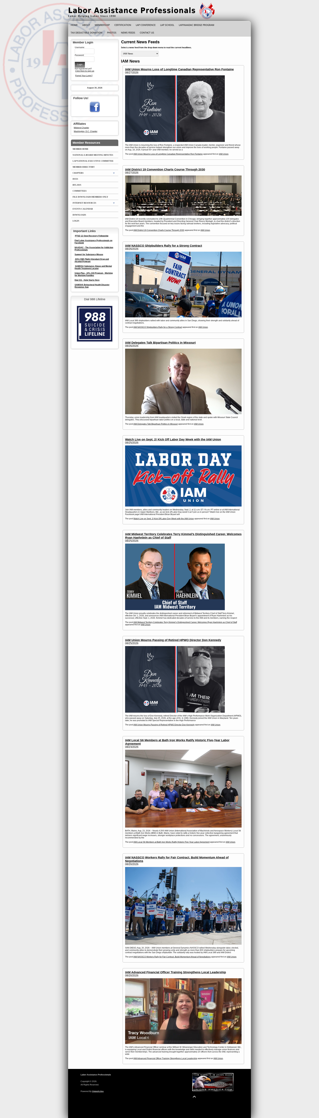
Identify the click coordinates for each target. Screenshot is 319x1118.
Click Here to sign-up (84, 71)
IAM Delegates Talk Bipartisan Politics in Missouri (160, 342)
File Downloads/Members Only (90, 197)
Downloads (79, 215)
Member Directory (84, 167)
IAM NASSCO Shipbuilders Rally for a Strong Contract (163, 245)
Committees (80, 191)
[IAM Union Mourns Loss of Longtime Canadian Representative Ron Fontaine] (183, 108)
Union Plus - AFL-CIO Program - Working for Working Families (94, 274)
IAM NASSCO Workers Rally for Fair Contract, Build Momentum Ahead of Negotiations (172, 957)
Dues (75, 179)
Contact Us (147, 32)
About (86, 24)
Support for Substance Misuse (89, 254)
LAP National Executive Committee (93, 161)
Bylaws (77, 185)
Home (74, 24)
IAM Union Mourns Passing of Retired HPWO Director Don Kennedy (173, 640)
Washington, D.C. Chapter (85, 131)
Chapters (78, 173)
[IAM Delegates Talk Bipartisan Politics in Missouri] (183, 381)
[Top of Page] (194, 1096)
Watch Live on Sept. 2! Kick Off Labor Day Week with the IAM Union (173, 439)
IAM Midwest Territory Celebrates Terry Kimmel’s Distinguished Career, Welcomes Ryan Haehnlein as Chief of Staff (185, 622)
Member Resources (86, 142)
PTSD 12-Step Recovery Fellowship (91, 236)
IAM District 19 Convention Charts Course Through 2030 (165, 169)
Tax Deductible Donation (86, 32)
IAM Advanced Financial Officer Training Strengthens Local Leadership (175, 972)
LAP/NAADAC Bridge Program (196, 24)
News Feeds (128, 32)
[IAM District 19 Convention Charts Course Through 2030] (183, 195)
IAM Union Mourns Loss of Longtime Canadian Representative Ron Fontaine (179, 69)
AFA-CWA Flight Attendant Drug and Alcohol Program (92, 260)
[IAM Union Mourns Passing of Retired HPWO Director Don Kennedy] (183, 679)
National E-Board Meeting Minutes (93, 155)
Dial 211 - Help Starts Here (87, 280)
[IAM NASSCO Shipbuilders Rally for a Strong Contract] (183, 284)
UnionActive (98, 1091)
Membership (102, 24)
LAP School (167, 24)
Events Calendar (83, 209)
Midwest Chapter (81, 128)
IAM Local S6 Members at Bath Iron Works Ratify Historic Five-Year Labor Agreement (171, 842)
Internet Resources (84, 203)
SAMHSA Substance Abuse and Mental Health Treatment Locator (93, 267)
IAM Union (223, 154)
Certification (122, 24)
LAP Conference (146, 24)
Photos (111, 32)
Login (76, 221)
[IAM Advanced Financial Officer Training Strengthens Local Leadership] (183, 1011)
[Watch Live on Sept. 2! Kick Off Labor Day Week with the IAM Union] (183, 476)
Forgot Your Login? (84, 76)
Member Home (80, 149)
